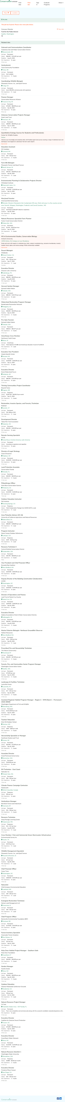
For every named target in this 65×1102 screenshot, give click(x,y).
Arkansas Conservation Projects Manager (15, 115)
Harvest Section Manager (10, 286)
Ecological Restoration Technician (12, 901)
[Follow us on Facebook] (58, 1098)
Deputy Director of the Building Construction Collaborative (21, 579)
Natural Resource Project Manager (13, 1002)
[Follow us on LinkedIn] (60, 1098)
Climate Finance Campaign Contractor (14, 785)
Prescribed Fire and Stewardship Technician (16, 648)
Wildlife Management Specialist (12, 851)
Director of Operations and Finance (13, 595)
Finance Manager (7, 97)
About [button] (61, 3)
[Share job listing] (2, 36)
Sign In (37, 4)
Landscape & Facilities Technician (12, 682)
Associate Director (7, 753)
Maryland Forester (7, 198)
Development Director (9, 419)
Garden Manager (7, 966)
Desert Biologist (7, 250)
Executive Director (7, 268)
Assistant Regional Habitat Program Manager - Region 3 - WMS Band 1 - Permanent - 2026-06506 (32, 701)
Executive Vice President (10, 352)
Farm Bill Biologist (7, 163)
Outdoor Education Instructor (11, 499)
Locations (15, 13)
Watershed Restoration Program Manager (16, 302)
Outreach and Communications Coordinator (16, 47)
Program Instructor (8, 531)
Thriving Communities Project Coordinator (15, 386)
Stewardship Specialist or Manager (13, 736)
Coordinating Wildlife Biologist (12, 81)
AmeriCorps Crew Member (10, 336)
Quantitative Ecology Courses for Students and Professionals (22, 133)
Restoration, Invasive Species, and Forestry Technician (20, 403)
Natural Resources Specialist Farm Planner (16, 219)
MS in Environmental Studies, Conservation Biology (19, 236)
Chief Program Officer (9, 917)
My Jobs (5, 19)
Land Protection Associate (10, 467)
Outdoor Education (7, 984)
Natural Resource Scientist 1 (11, 1052)
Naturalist (4, 885)
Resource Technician (8, 817)
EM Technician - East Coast (10, 769)
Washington (10, 34)
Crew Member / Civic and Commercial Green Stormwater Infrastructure (26, 835)
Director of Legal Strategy (10, 451)
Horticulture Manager (8, 801)
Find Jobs (20, 4)
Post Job (29, 4)
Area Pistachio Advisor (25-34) (12, 515)
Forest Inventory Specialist (10, 933)
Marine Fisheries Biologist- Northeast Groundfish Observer (21, 630)
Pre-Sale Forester (7, 320)
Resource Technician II (9, 547)
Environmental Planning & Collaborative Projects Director (21, 181)
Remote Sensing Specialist (10, 435)
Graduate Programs (47, 4)
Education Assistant (8, 147)
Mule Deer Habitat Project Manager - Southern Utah (19, 950)
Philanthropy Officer (8, 483)
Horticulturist (6, 65)
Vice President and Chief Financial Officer (15, 563)
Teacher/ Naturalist (8, 720)
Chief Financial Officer (8, 869)
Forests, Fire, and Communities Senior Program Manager (21, 664)
